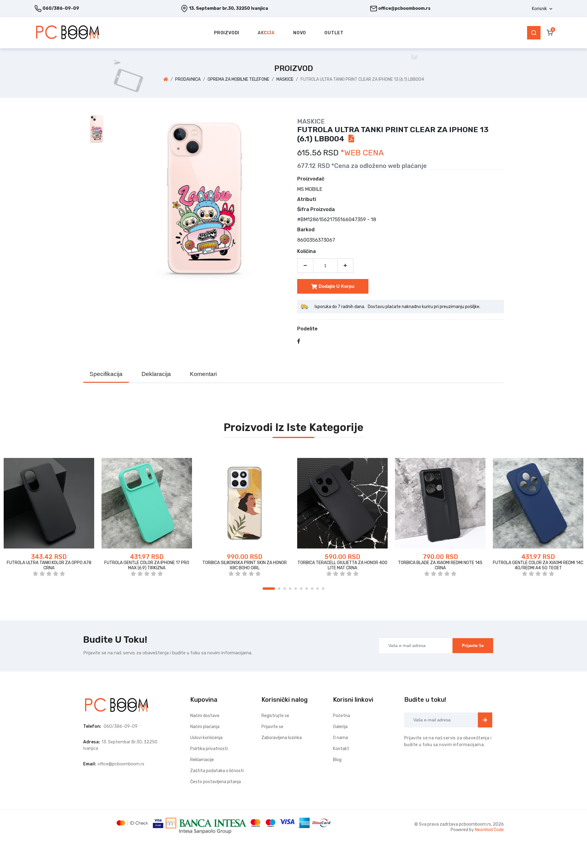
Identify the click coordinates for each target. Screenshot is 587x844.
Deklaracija (156, 374)
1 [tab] (269, 588)
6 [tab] (301, 588)
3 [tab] (284, 588)
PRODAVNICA (188, 79)
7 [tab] (306, 588)
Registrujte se (275, 715)
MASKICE (285, 79)
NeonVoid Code (489, 829)
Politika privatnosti (209, 748)
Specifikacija (106, 374)
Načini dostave (205, 715)
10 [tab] (323, 588)
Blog (337, 759)
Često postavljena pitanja (215, 781)
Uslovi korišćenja (206, 737)
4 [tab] (290, 588)
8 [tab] (312, 588)
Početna (341, 715)
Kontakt (341, 748)
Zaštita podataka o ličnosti (217, 770)
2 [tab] (279, 588)
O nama (340, 737)
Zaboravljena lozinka (281, 737)
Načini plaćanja (205, 726)
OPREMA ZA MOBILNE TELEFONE (238, 79)
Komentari (203, 374)
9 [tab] (317, 588)
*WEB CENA (362, 153)
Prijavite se (473, 645)
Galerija (340, 726)
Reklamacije (202, 759)
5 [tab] (295, 588)
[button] (542, 8)
